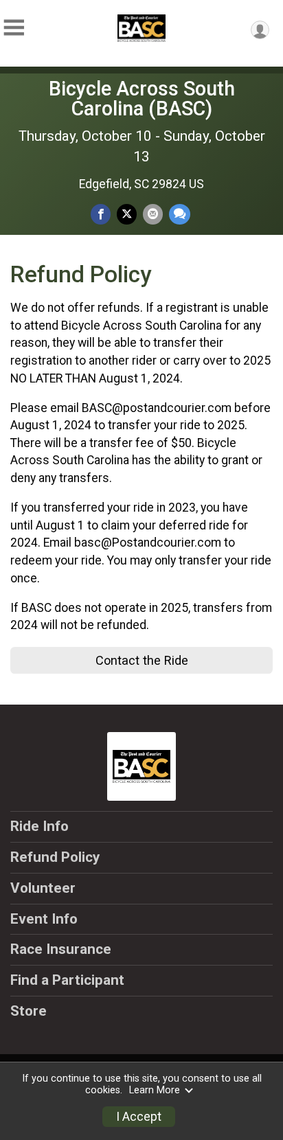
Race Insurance (60, 949)
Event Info (44, 919)
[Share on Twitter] (127, 214)
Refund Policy (55, 857)
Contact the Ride (141, 660)
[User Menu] (260, 30)
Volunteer (43, 888)
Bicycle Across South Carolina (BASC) (142, 98)
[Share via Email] (153, 214)
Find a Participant (67, 980)
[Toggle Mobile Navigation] (13, 28)
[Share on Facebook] (101, 214)
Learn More (154, 1090)
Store (28, 1011)
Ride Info (39, 826)
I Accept (138, 1117)
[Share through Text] (179, 214)
